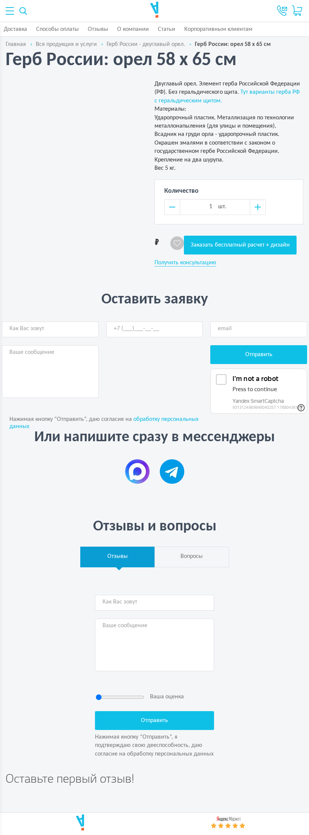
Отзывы (98, 29)
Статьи (166, 29)
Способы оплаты (57, 29)
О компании (133, 29)
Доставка (15, 29)
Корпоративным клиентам (218, 29)
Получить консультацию (185, 263)
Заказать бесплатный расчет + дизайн (240, 245)
